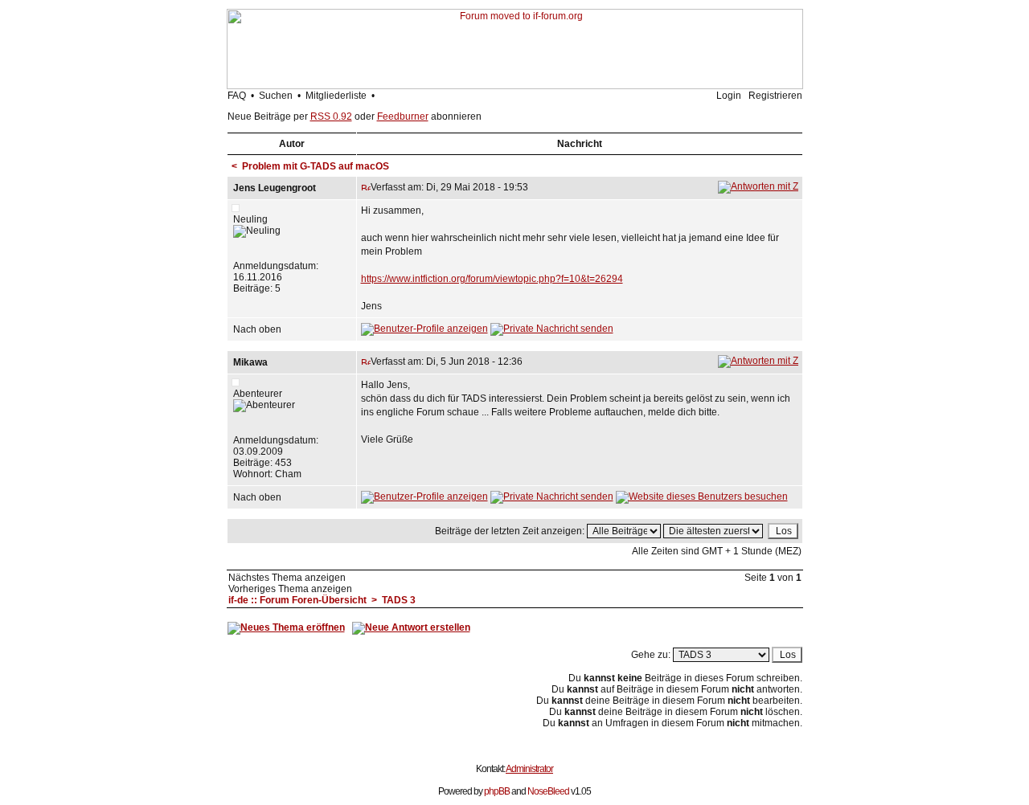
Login (728, 95)
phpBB (497, 791)
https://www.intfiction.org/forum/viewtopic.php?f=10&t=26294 (492, 278)
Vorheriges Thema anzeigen (290, 589)
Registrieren (775, 95)
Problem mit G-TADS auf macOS (315, 166)
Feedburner (402, 116)
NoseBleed (548, 791)
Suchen (276, 95)
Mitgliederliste (336, 95)
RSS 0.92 (331, 116)
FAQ (237, 95)
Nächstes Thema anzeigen (287, 577)
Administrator (529, 768)
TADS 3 (399, 600)
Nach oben (257, 329)
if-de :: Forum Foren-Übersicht (297, 600)
